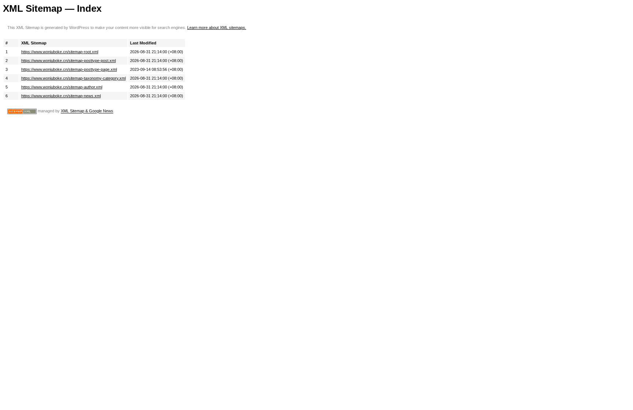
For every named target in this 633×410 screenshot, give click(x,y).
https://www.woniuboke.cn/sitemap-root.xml (59, 52)
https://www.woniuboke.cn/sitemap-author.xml (61, 87)
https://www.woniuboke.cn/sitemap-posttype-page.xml (69, 69)
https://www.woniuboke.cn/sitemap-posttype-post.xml (68, 60)
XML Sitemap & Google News (87, 111)
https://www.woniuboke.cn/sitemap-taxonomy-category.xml (73, 78)
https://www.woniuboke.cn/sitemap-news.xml (61, 96)
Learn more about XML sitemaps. (216, 27)
